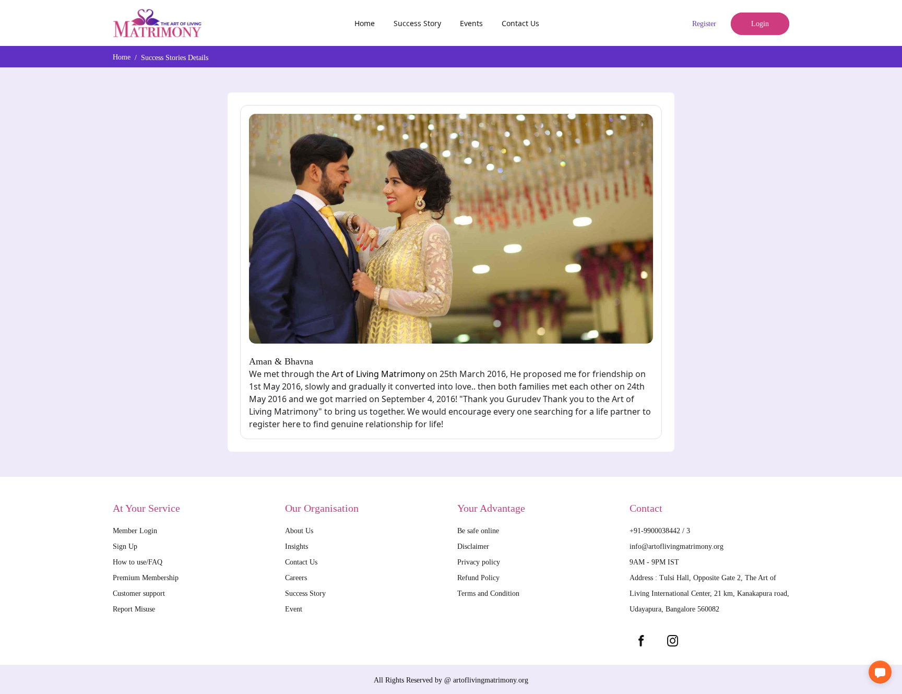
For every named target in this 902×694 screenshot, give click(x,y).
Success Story (417, 23)
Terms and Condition (488, 593)
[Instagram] (672, 640)
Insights (296, 546)
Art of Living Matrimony (378, 374)
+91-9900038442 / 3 (660, 531)
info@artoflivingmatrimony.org (676, 546)
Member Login (135, 531)
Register (704, 24)
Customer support (139, 593)
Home (364, 23)
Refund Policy (478, 578)
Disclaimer (473, 546)
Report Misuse (134, 609)
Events (471, 23)
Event (293, 609)
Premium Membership (146, 578)
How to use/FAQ (137, 562)
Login (760, 24)
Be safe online (478, 531)
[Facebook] (641, 640)
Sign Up (125, 546)
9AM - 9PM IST (654, 562)
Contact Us (520, 23)
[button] (880, 672)
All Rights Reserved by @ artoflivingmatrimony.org (451, 680)
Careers (296, 578)
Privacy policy (478, 562)
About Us (299, 531)
